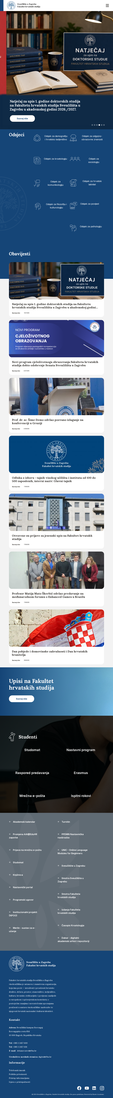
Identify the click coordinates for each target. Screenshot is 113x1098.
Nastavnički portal (22, 883)
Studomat (32, 746)
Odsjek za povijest (89, 199)
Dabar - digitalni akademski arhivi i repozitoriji (73, 935)
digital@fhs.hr (45, 1053)
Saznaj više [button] (17, 118)
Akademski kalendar (23, 817)
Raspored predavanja (32, 769)
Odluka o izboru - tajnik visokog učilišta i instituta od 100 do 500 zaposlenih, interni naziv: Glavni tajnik (54, 475)
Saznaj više (16, 309)
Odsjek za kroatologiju (55, 154)
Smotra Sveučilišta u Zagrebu (71, 876)
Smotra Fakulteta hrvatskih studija (69, 892)
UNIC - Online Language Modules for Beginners (73, 848)
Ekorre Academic (98, 1090)
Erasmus (81, 769)
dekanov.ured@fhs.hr (27, 1046)
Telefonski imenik (17, 1066)
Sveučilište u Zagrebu (73, 861)
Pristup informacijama (19, 1074)
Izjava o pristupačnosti (19, 1078)
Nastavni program (80, 746)
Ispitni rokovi (81, 792)
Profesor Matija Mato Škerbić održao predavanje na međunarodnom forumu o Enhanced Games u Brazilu (48, 591)
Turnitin (65, 817)
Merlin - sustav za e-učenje (22, 926)
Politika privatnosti (18, 1070)
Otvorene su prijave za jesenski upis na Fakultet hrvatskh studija (52, 533)
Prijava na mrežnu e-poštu (27, 846)
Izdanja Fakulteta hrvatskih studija (69, 907)
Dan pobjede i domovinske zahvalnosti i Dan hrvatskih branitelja (50, 649)
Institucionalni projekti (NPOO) (23, 910)
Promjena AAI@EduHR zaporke (23, 832)
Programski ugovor (23, 895)
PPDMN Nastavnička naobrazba (71, 832)
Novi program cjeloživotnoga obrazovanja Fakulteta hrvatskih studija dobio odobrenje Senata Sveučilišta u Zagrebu (55, 359)
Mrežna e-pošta (32, 792)
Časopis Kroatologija (72, 921)
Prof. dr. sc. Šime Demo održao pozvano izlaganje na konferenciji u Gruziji (47, 417)
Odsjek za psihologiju (91, 222)
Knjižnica (17, 870)
